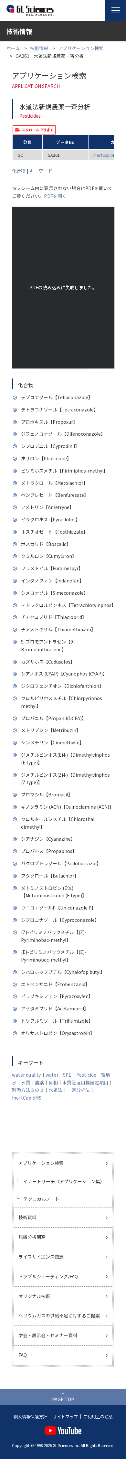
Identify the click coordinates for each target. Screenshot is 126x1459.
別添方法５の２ (28, 1090)
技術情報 (39, 48)
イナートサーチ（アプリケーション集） (64, 1181)
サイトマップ (65, 1416)
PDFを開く (55, 196)
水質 (25, 1082)
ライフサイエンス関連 (41, 1256)
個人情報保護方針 (30, 1416)
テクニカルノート (41, 1199)
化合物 (19, 170)
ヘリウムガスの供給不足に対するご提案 (59, 1315)
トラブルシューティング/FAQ (48, 1276)
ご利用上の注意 (98, 1416)
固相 (53, 1082)
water (52, 1074)
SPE (67, 1074)
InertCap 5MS (106, 155)
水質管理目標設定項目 (85, 1082)
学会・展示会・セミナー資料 (47, 1335)
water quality (26, 1074)
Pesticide (86, 1074)
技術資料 (27, 1217)
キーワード (40, 170)
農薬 (39, 1082)
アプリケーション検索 (80, 48)
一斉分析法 (78, 1090)
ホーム (13, 48)
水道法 (56, 1090)
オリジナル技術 (34, 1296)
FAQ (22, 1355)
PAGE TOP (63, 1399)
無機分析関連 (32, 1237)
